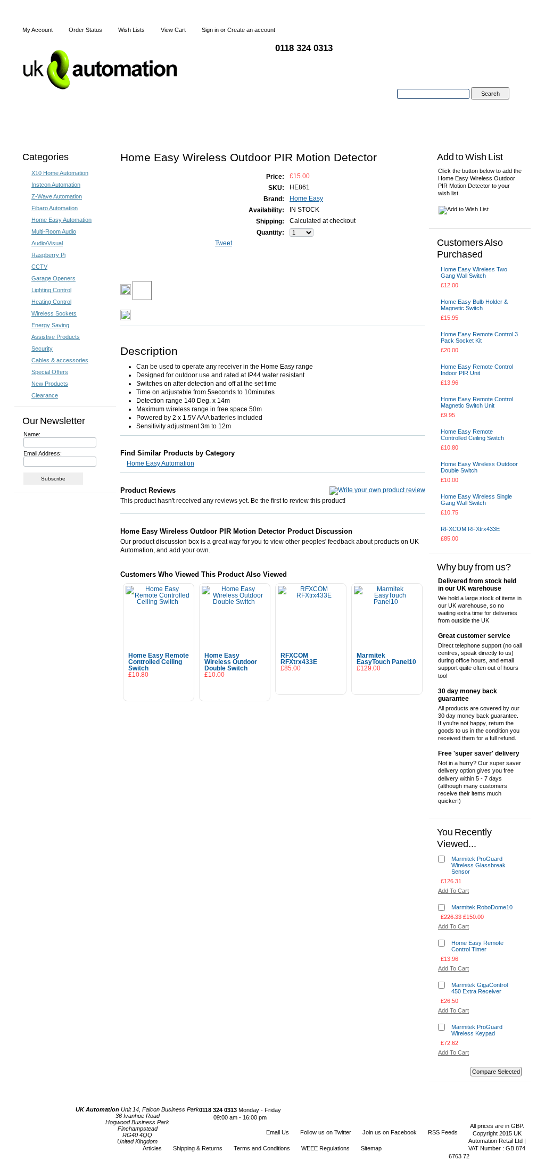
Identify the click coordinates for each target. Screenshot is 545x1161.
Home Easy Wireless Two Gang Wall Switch (474, 272)
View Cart (173, 30)
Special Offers (49, 372)
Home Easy (306, 198)
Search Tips (490, 106)
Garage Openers (53, 278)
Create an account (251, 30)
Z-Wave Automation (56, 196)
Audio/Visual (47, 243)
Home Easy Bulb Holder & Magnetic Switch (474, 304)
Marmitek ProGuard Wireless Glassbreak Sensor (478, 865)
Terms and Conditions (262, 1148)
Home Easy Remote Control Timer (477, 946)
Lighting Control (51, 290)
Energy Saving (50, 325)
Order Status (85, 30)
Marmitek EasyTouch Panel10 (386, 658)
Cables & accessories (59, 360)
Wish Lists (131, 30)
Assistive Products (55, 337)
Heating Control (51, 301)
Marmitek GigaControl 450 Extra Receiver (479, 988)
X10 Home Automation (59, 173)
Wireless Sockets (54, 313)
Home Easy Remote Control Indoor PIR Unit (477, 369)
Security (42, 348)
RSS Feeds (443, 1132)
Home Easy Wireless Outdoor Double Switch (230, 661)
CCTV (39, 266)
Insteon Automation (55, 184)
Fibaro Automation (54, 208)
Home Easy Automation (61, 220)
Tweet (223, 243)
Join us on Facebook (389, 1132)
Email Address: (42, 453)
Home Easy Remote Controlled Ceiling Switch (158, 661)
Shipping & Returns (197, 1148)
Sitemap (371, 1148)
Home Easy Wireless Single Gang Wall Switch (476, 499)
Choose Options (387, 682)
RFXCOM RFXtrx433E (298, 658)
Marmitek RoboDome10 (482, 907)
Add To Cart (158, 689)
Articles (152, 1148)
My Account (37, 30)
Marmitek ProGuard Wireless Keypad (476, 1030)
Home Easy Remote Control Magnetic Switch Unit (477, 402)
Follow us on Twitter (325, 1132)
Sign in (210, 30)
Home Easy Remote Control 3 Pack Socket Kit (479, 337)
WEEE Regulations (325, 1148)
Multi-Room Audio (53, 231)
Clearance (44, 395)
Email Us (277, 1132)
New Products (49, 383)
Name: (31, 434)
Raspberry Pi (48, 255)
